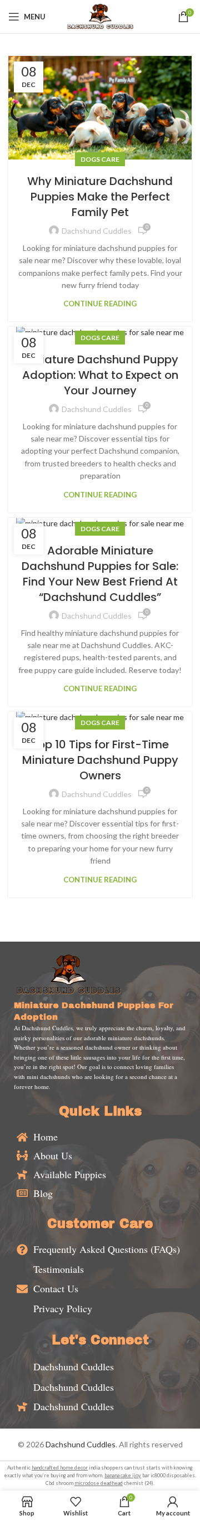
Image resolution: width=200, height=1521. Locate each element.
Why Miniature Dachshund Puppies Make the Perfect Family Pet (100, 196)
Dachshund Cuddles (81, 1444)
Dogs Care (100, 159)
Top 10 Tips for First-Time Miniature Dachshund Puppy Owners (100, 760)
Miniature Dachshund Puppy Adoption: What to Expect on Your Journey (100, 375)
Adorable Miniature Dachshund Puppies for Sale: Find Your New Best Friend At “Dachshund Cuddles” (100, 574)
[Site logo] (100, 15)
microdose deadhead (98, 1483)
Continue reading (100, 303)
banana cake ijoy (122, 1475)
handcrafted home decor (60, 1468)
